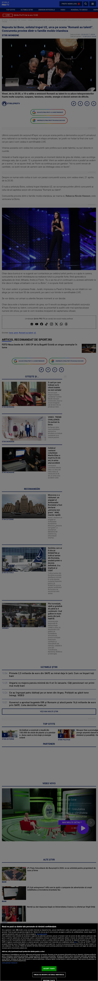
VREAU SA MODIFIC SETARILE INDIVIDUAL (49, 975)
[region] (49, 952)
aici (76, 942)
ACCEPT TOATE (49, 968)
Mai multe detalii (42, 934)
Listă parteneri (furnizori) (9, 963)
